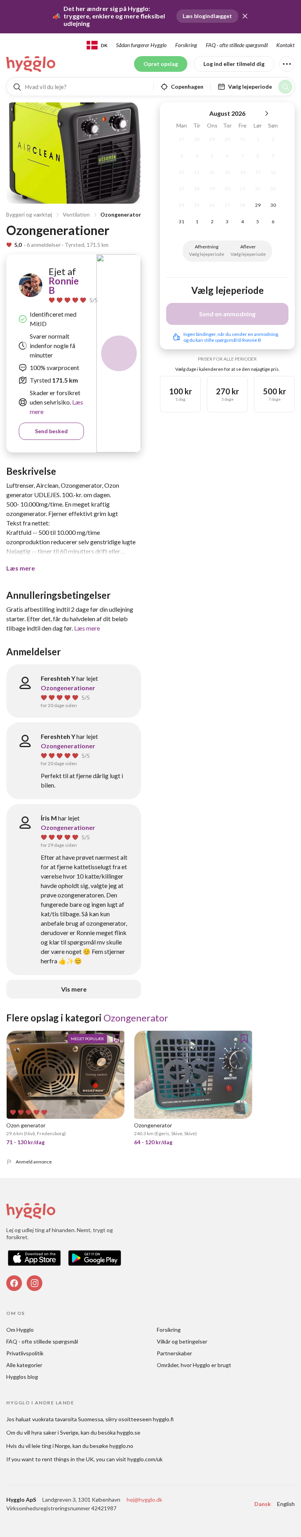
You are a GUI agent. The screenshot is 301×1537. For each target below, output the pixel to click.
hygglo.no (121, 1445)
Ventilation (76, 214)
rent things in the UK (68, 1459)
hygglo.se (128, 1432)
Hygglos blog (22, 1376)
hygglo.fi (163, 1419)
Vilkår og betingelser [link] (182, 1341)
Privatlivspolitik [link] (25, 1353)
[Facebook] (14, 1283)
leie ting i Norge (51, 1445)
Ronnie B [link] (64, 285)
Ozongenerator (120, 214)
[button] (244, 16)
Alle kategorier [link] (24, 1365)
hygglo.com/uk (145, 1459)
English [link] (286, 1504)
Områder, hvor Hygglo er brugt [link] (194, 1365)
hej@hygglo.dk (144, 1499)
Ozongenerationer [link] (68, 687)
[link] (31, 64)
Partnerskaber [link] (174, 1353)
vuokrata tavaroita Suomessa (67, 1419)
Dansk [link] (262, 1504)
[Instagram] (34, 1283)
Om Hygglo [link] (20, 1329)
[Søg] (285, 87)
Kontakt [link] (285, 45)
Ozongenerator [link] (135, 1017)
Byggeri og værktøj (29, 214)
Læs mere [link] (87, 628)
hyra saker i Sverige (54, 1432)
